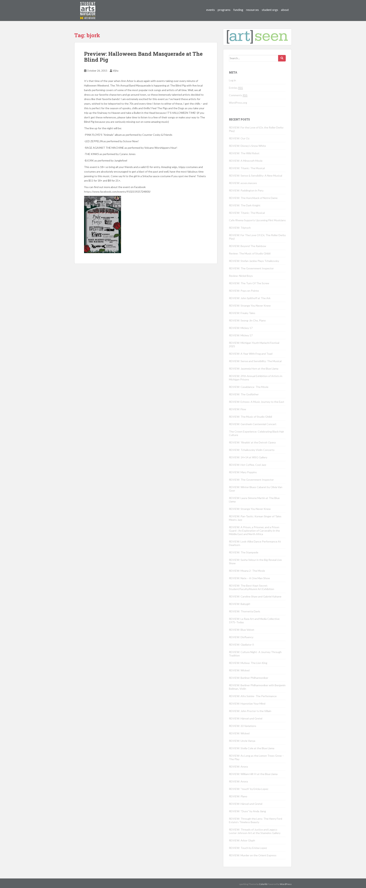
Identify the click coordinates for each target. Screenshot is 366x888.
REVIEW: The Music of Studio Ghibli (250, 416)
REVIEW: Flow (237, 409)
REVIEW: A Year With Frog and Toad (250, 353)
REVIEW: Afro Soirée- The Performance (253, 696)
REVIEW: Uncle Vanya (242, 740)
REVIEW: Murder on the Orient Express (252, 855)
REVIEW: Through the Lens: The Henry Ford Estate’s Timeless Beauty (255, 820)
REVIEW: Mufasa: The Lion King (248, 662)
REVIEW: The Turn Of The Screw (249, 283)
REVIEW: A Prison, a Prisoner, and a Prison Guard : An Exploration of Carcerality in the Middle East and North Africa (254, 531)
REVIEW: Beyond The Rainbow (247, 246)
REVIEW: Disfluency (241, 637)
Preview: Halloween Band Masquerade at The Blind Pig (143, 56)
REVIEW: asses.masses (243, 183)
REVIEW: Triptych (240, 227)
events (210, 9)
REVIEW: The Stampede (243, 552)
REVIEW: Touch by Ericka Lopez (248, 847)
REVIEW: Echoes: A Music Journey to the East (256, 401)
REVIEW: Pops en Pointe (244, 290)
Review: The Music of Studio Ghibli (249, 253)
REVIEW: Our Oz (239, 138)
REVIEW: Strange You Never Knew (250, 305)
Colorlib (263, 884)
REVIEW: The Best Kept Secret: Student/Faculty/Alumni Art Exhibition (251, 587)
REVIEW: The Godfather (244, 394)
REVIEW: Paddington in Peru (246, 190)
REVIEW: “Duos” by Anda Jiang (247, 811)
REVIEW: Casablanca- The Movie (248, 386)
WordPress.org (238, 102)
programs (224, 9)
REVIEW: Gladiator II (241, 644)
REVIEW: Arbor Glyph (242, 840)
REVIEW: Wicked (239, 670)
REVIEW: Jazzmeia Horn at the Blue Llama (253, 368)
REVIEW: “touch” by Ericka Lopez (248, 788)
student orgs (270, 9)
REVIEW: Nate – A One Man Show (249, 578)
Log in (232, 80)
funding (238, 9)
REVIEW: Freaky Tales (242, 313)
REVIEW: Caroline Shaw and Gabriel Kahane (255, 596)
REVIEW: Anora (238, 766)
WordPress (286, 884)
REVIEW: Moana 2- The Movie (247, 570)
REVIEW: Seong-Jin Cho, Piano (247, 320)
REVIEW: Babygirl (239, 603)
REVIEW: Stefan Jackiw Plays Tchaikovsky (254, 260)
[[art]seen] (87, 6)
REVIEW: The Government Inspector (251, 268)
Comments (238, 95)
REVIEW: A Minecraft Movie (245, 160)
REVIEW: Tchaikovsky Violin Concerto (251, 449)
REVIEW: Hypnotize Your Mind (247, 703)
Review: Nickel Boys (241, 275)
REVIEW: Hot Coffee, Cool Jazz (247, 464)
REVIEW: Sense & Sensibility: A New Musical (255, 175)
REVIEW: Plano (238, 796)
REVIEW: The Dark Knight (244, 205)
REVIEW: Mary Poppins (243, 472)
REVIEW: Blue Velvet (241, 629)
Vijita (115, 70)
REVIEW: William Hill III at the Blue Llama (253, 774)
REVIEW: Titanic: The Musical (247, 168)
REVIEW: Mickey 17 (241, 327)
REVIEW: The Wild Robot (244, 153)
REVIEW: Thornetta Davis (244, 611)
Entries (236, 87)
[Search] (282, 58)
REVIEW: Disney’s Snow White (247, 145)
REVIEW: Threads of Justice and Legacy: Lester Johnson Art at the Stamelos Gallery (254, 831)
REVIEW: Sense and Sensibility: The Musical (255, 361)
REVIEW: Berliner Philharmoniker (248, 677)
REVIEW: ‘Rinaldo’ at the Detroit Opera (252, 442)
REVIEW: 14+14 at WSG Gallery (248, 457)
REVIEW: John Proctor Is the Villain (250, 711)
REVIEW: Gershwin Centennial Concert (252, 424)
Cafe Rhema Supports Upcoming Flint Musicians (257, 220)
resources (252, 9)
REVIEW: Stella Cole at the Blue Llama (251, 748)
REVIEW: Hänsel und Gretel (245, 718)
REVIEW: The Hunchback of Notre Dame (253, 197)
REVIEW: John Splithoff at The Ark (249, 298)
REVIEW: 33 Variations (242, 725)
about (285, 9)
